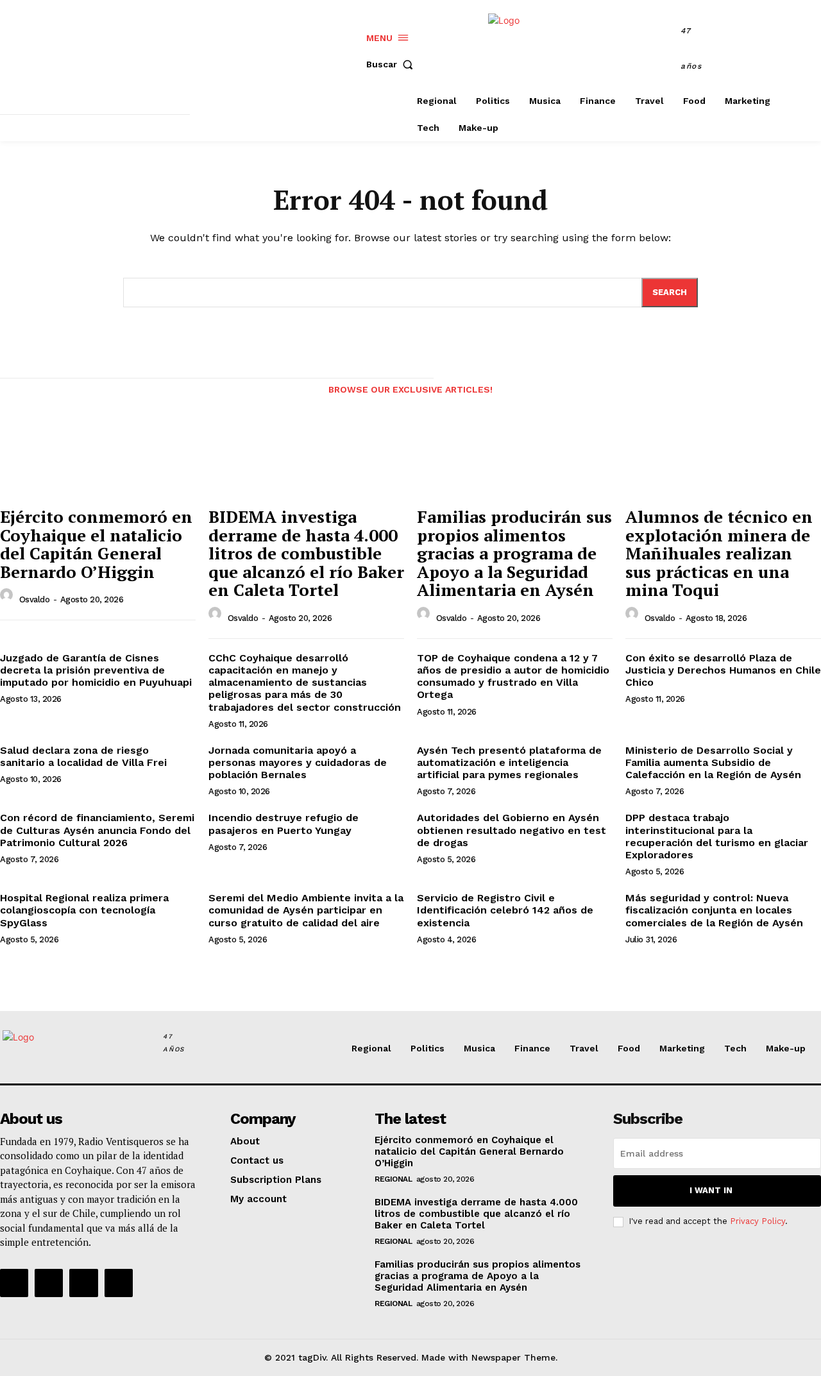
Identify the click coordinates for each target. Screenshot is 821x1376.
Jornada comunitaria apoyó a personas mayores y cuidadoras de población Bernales (297, 762)
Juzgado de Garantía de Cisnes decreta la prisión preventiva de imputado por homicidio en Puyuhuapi (96, 670)
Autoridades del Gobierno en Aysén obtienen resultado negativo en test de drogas (511, 829)
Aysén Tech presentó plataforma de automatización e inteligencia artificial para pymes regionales (509, 762)
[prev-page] (11, 392)
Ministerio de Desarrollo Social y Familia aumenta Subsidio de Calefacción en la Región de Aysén (713, 762)
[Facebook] (752, 50)
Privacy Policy (757, 1221)
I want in (711, 1190)
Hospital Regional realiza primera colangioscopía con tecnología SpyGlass (84, 910)
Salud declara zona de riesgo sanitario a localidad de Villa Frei (83, 756)
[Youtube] (119, 1283)
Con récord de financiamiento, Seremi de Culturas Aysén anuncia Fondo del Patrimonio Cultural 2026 (97, 829)
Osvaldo (34, 599)
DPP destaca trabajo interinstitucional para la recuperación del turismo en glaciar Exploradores (716, 836)
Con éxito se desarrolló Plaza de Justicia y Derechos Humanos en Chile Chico (723, 670)
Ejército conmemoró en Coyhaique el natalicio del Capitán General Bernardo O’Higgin (96, 543)
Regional (393, 1179)
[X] (810, 50)
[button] (392, 64)
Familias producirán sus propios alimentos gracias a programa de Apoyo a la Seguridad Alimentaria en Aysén (514, 552)
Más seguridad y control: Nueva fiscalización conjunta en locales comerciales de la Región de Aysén (714, 910)
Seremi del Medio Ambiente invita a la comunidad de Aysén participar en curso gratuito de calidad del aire (305, 910)
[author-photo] (8, 598)
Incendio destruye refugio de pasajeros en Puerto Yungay (283, 823)
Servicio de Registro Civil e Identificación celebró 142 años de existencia (505, 910)
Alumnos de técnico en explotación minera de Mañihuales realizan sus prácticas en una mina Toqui (719, 552)
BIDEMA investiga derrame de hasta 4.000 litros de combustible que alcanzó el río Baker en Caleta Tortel (306, 552)
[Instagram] (781, 50)
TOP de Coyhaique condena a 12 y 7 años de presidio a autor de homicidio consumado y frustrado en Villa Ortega (513, 676)
